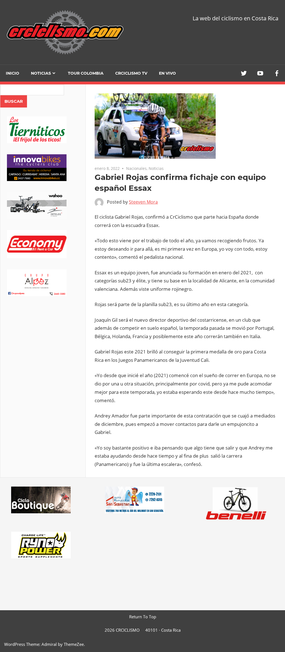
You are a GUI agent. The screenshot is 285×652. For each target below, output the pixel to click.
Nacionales (136, 168)
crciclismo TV (131, 73)
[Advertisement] (43, 351)
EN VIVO (167, 73)
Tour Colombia (86, 73)
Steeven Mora (143, 202)
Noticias (41, 73)
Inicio (12, 73)
